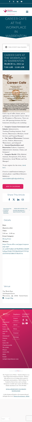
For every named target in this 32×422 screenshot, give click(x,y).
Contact (16, 333)
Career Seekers (15, 319)
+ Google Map (8, 298)
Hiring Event (7, 239)
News (15, 329)
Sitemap (16, 337)
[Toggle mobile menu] (27, 11)
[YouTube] (27, 323)
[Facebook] (23, 320)
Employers (16, 314)
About (15, 325)
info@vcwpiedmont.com (10, 359)
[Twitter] (27, 320)
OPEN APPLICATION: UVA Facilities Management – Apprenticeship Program (20, 210)
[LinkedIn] (23, 323)
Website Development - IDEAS (21, 396)
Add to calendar (13, 186)
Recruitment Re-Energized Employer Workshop (7, 211)
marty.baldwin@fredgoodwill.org (13, 179)
